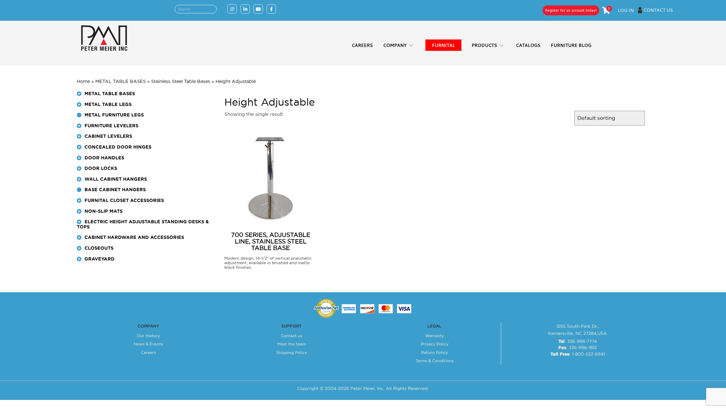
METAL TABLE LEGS (108, 104)
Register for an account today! (571, 10)
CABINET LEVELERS (108, 136)
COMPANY (395, 45)
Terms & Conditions (434, 360)
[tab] (146, 96)
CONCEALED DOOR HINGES (118, 147)
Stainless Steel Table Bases (180, 81)
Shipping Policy (291, 352)
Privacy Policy (434, 344)
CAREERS (362, 45)
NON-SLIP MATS (104, 211)
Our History (148, 335)
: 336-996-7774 (577, 341)
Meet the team (291, 344)
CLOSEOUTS (99, 248)
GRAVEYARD (100, 259)
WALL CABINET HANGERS (116, 179)
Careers (148, 352)
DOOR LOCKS (101, 168)
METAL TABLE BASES (120, 81)
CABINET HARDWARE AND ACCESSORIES (134, 237)
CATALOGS (528, 45)
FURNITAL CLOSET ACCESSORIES (124, 200)
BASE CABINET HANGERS (115, 189)
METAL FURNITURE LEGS (114, 115)
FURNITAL (443, 45)
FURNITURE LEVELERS (111, 126)
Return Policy (434, 352)
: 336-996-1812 (577, 347)
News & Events (148, 344)
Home (83, 81)
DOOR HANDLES (104, 158)
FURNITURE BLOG (571, 45)
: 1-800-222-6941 (577, 354)
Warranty (434, 335)
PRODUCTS (484, 45)
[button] (79, 93)
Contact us (291, 335)
